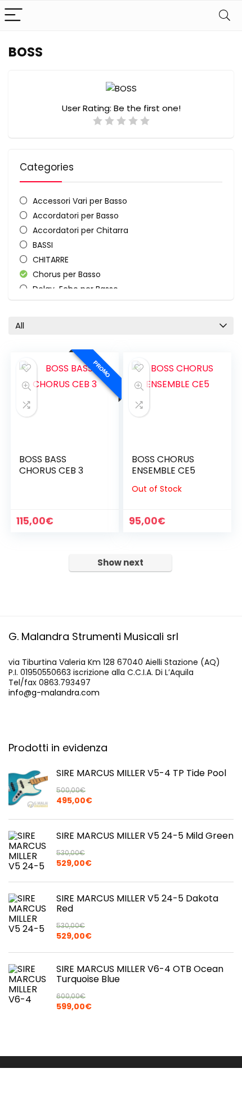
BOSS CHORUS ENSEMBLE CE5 (163, 465)
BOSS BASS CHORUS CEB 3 (51, 465)
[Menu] (13, 15)
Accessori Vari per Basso (80, 201)
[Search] (224, 15)
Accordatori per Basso (76, 215)
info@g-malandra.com (54, 692)
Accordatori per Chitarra (80, 230)
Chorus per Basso (67, 274)
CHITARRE (51, 259)
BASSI (43, 245)
